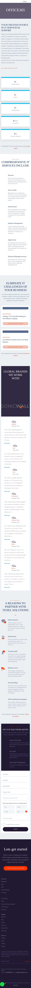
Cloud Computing (5, 889)
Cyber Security (4, 906)
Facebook (3, 938)
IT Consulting (4, 898)
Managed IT (4, 881)
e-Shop (25, 1)
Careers (3, 922)
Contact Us (3, 925)
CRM (2, 901)
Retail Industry (6, 337)
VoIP (2, 887)
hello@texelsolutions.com (21, 972)
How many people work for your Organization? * (15, 803)
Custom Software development (8, 904)
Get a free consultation (8, 68)
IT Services (3, 879)
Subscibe (27, 961)
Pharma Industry (7, 314)
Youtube (3, 946)
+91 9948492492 (8, 972)
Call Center (3, 909)
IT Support (3, 892)
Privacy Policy (4, 928)
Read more (7, 443)
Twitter (2, 940)
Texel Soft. (15, 985)
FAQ (2, 919)
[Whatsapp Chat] (2, 984)
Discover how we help (15, 323)
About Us (3, 917)
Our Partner (4, 930)
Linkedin (3, 943)
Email (2, 884)
